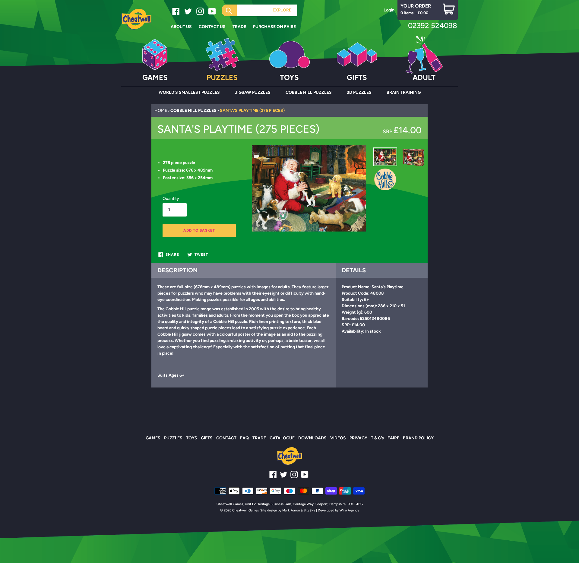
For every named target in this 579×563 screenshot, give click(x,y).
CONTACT (226, 438)
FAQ (244, 438)
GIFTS (207, 438)
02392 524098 (432, 25)
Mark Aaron (291, 510)
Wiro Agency (349, 510)
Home (160, 110)
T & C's (377, 438)
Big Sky (309, 510)
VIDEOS (338, 438)
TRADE (259, 438)
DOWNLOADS (312, 438)
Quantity (171, 198)
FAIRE (393, 438)
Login (389, 10)
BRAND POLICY (418, 438)
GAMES (153, 438)
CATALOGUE (282, 438)
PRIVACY (358, 438)
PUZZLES (173, 438)
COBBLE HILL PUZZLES (193, 110)
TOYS (191, 438)
